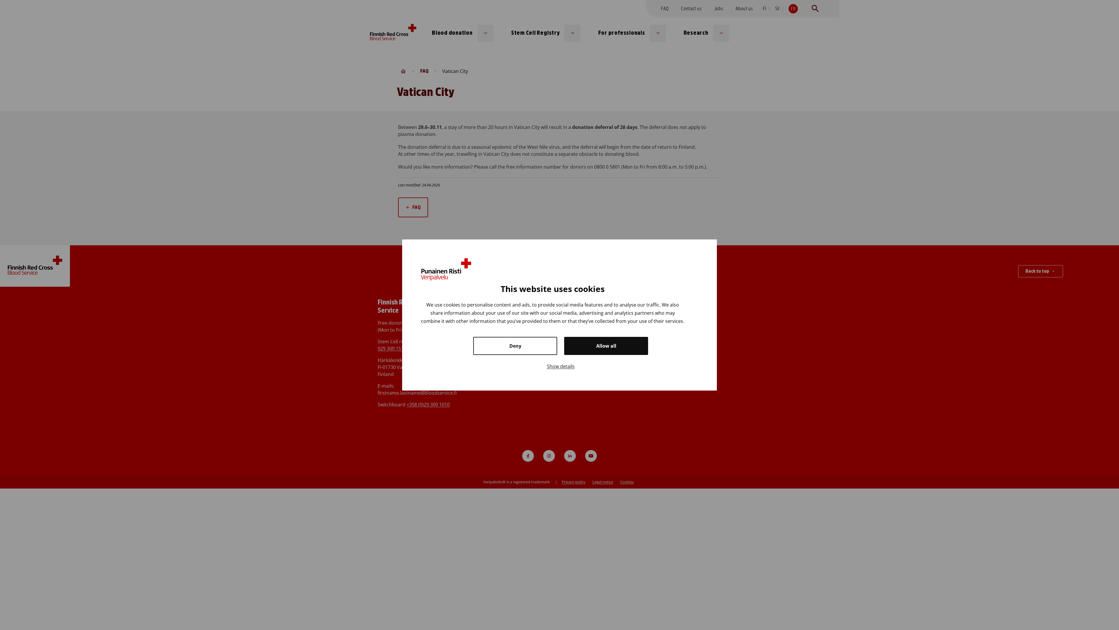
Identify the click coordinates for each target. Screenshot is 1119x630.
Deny (515, 346)
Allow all (606, 346)
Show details (561, 366)
